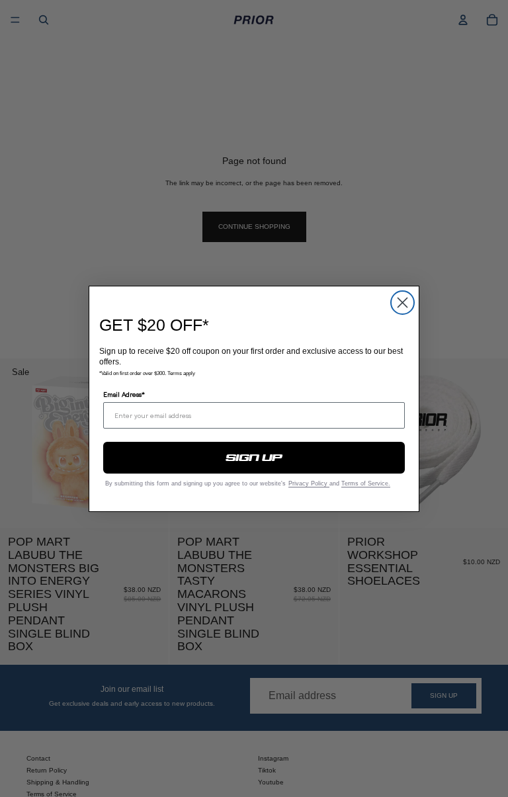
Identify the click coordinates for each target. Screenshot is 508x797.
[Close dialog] (402, 302)
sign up (254, 457)
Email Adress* (124, 394)
